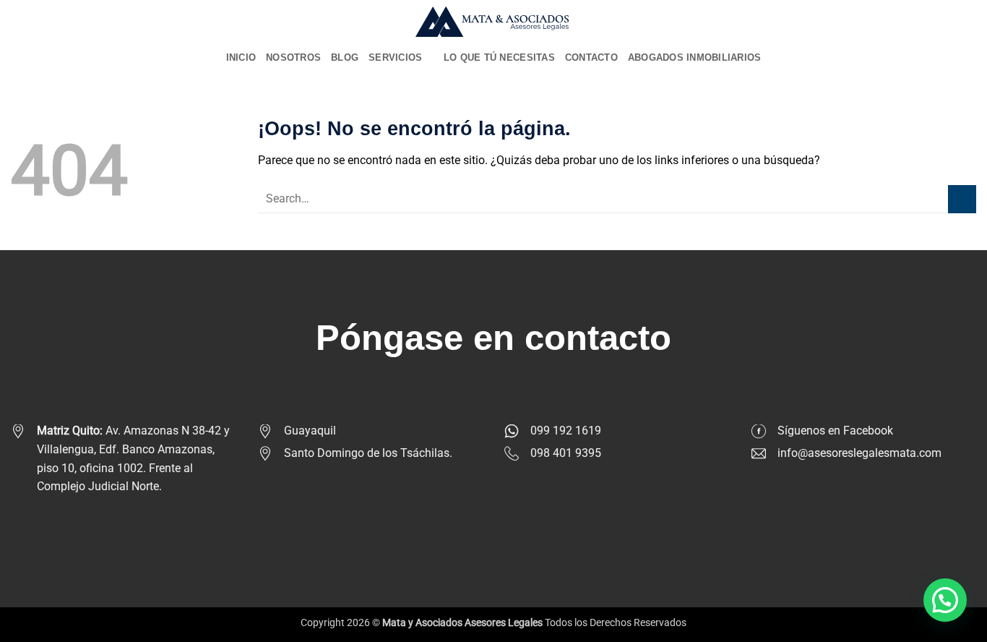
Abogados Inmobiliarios (695, 57)
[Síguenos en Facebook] (459, 529)
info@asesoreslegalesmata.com (859, 453)
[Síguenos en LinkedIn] (527, 529)
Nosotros (293, 57)
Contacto (591, 57)
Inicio (241, 57)
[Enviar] (962, 199)
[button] (945, 600)
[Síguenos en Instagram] (482, 529)
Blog (344, 57)
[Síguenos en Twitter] (504, 529)
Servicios (395, 57)
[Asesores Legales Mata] (493, 21)
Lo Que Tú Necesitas (499, 57)
